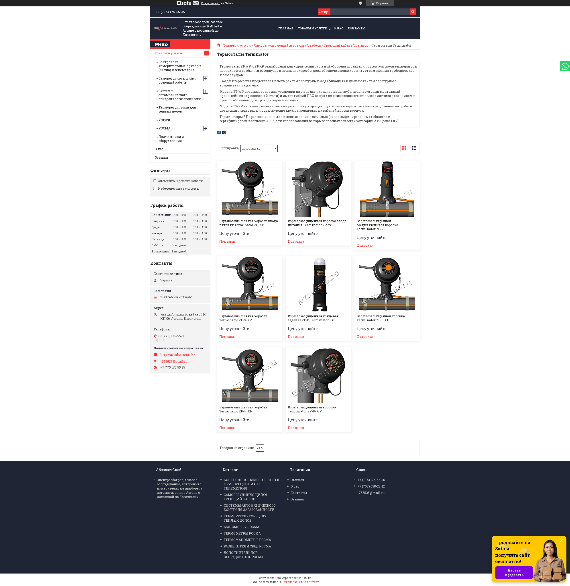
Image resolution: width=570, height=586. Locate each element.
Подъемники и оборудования (171, 139)
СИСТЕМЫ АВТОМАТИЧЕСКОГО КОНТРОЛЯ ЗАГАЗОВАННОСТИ (250, 507)
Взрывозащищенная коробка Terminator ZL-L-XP (381, 318)
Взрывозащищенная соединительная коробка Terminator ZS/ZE (377, 225)
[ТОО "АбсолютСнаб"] (167, 28)
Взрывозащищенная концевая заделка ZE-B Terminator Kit (313, 318)
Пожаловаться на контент (300, 582)
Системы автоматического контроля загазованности (180, 95)
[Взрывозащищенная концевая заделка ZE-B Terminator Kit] (318, 284)
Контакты (356, 28)
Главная (285, 28)
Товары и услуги (312, 28)
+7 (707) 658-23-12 (371, 486)
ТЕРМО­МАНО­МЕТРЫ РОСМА (247, 540)
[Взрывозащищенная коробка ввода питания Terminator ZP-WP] (318, 189)
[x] (224, 133)
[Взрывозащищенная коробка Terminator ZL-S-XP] (249, 284)
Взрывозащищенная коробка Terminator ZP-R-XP (243, 409)
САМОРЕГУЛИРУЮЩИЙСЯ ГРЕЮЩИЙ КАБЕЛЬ (245, 497)
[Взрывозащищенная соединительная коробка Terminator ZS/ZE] (387, 189)
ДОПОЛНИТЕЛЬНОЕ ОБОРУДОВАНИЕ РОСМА (243, 555)
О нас (338, 28)
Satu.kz (306, 578)
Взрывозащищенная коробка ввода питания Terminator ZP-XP (248, 223)
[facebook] (219, 133)
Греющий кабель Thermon (346, 45)
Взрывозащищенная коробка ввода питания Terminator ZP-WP (317, 223)
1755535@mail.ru (173, 362)
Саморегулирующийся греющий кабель (287, 45)
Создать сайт (210, 3)
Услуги (164, 120)
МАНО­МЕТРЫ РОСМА (241, 527)
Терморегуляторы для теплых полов (177, 109)
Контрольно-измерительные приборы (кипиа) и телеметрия (180, 66)
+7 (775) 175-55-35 (371, 480)
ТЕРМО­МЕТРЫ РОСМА (242, 533)
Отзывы (161, 157)
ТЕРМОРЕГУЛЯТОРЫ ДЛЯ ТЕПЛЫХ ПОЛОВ (245, 518)
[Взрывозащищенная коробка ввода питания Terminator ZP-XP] (249, 189)
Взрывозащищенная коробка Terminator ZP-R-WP (312, 409)
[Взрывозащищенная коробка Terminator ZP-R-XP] (249, 375)
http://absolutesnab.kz (177, 355)
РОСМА (164, 128)
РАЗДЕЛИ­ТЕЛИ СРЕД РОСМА (247, 546)
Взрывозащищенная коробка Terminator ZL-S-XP (243, 318)
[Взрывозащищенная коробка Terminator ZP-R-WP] (318, 375)
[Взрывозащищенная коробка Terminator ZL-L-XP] (387, 284)
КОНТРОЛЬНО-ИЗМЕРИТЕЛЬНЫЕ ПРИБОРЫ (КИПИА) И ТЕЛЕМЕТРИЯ (252, 484)
